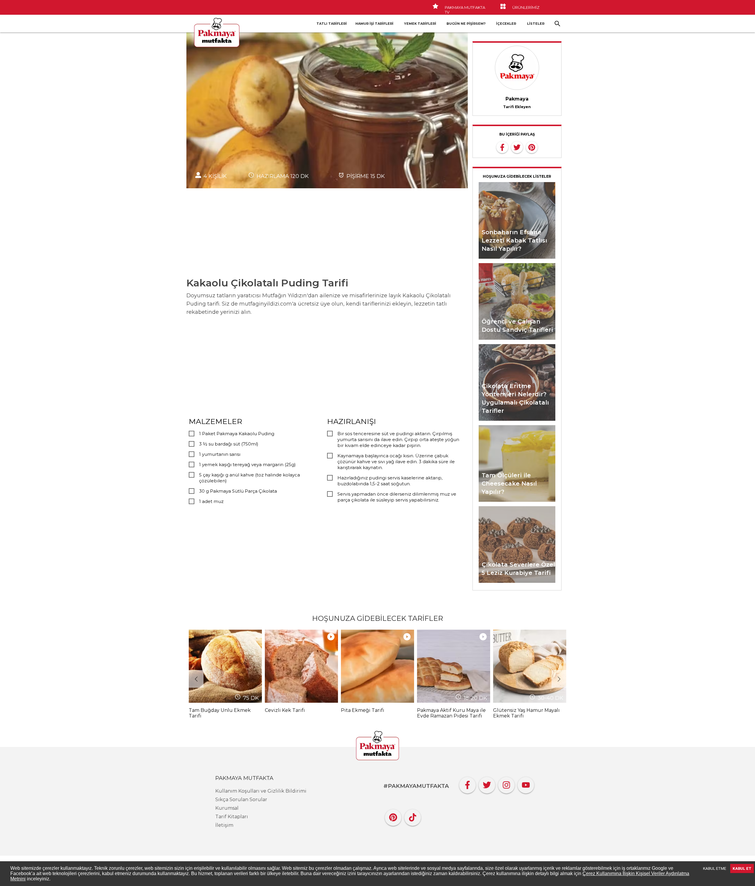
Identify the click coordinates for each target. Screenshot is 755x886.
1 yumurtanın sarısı (219, 454)
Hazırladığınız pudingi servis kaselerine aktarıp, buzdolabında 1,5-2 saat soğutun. (389, 480)
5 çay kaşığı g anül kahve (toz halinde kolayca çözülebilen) (249, 478)
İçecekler (506, 24)
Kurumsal (227, 808)
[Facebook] (467, 783)
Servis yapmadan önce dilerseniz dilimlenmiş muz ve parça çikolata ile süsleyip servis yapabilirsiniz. (396, 497)
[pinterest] (532, 146)
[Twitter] (487, 783)
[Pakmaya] (377, 746)
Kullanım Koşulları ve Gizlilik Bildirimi (260, 791)
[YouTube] (526, 783)
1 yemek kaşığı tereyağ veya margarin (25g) (247, 464)
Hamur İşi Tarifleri (374, 24)
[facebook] (502, 146)
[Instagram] (506, 783)
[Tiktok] (412, 816)
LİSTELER (535, 24)
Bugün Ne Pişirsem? (466, 24)
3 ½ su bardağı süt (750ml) (228, 444)
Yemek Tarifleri (420, 24)
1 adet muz (211, 501)
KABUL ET (742, 868)
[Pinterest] (393, 816)
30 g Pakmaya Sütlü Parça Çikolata (238, 491)
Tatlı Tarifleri (331, 24)
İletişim (224, 825)
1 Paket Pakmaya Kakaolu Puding (236, 433)
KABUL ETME (714, 868)
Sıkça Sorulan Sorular (241, 799)
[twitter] (517, 146)
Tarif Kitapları (231, 816)
